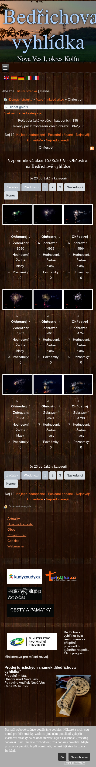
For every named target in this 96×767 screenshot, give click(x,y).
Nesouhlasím (79, 757)
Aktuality (13, 518)
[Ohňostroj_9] (78, 384)
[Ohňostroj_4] (17, 299)
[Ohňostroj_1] (17, 214)
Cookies (13, 541)
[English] (6, 77)
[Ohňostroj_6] (78, 299)
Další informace (74, 763)
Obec (11, 529)
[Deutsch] (21, 77)
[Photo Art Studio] (24, 600)
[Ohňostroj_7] (17, 384)
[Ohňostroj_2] (47, 214)
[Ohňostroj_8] (47, 384)
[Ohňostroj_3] (78, 214)
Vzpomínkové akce (50, 99)
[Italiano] (28, 77)
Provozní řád (16, 535)
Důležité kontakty (20, 524)
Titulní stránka (26, 91)
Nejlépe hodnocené (30, 135)
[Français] (36, 77)
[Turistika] (62, 583)
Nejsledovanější (57, 140)
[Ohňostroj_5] (47, 299)
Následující (75, 187)
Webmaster (15, 546)
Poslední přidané (60, 135)
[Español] (14, 77)
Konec (11, 195)
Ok (62, 757)
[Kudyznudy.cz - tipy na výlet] (24, 583)
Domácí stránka (20, 99)
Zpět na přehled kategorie (22, 113)
